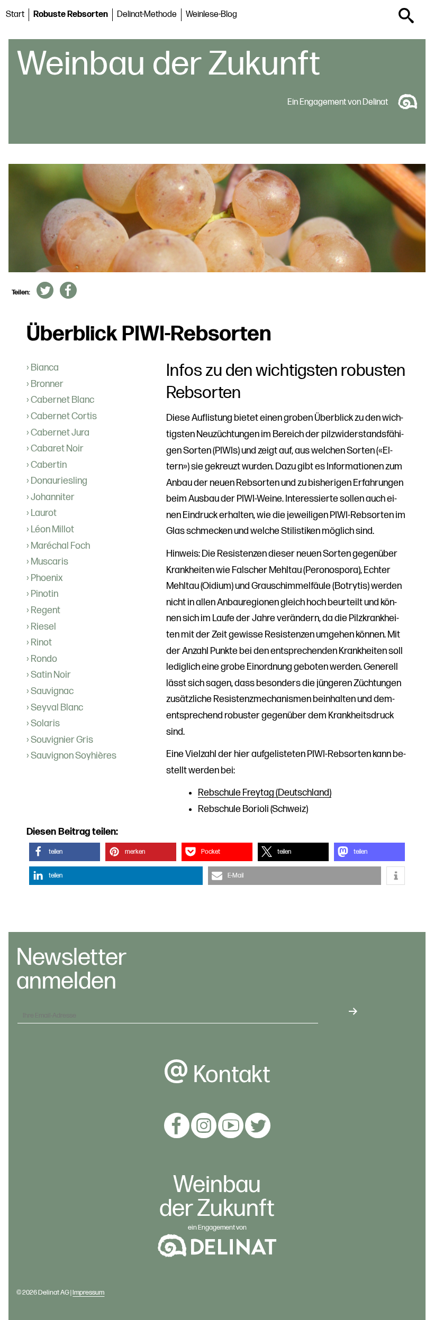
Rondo (44, 658)
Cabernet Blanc (62, 399)
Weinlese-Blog (211, 15)
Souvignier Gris (62, 739)
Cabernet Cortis (64, 416)
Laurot (44, 513)
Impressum (88, 1292)
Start (15, 15)
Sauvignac (52, 691)
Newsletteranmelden (71, 970)
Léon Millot (52, 529)
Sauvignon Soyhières (73, 755)
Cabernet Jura (60, 432)
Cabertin (49, 464)
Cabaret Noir (57, 448)
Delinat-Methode (147, 15)
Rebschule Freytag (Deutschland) (264, 792)
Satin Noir (51, 674)
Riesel (43, 626)
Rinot (41, 642)
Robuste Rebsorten (70, 15)
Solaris (45, 723)
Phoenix (46, 578)
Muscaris (49, 561)
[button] (64, 852)
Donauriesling (59, 480)
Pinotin (44, 593)
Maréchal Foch (60, 545)
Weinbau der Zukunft (168, 64)
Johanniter (53, 497)
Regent (45, 610)
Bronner (47, 384)
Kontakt (229, 1075)
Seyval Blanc (57, 707)
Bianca (45, 367)
